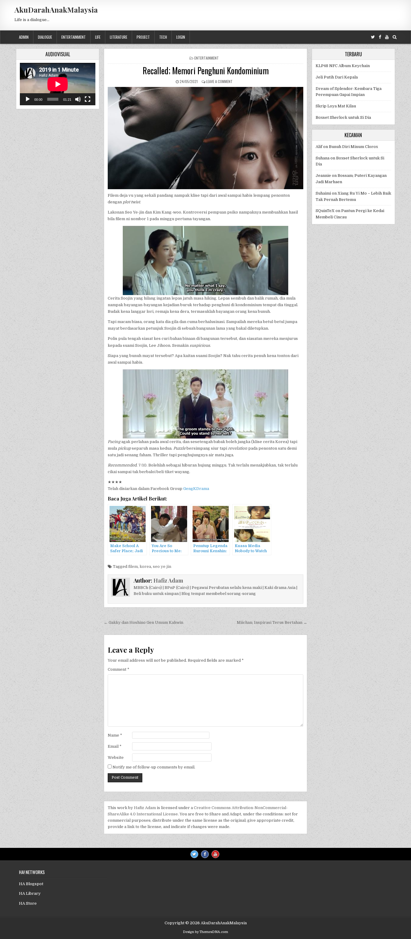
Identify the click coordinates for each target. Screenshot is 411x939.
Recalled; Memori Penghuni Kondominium (206, 70)
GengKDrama (196, 488)
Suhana (322, 158)
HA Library (30, 893)
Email (115, 746)
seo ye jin (162, 566)
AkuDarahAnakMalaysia (56, 9)
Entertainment (73, 37)
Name (115, 735)
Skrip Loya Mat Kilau (336, 106)
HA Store (28, 903)
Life (97, 37)
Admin (24, 37)
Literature (118, 37)
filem (133, 566)
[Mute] (78, 99)
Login (180, 37)
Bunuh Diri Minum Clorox (353, 146)
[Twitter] (373, 37)
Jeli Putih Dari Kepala (337, 77)
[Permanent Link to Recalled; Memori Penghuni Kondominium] (205, 138)
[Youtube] (387, 37)
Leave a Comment (219, 81)
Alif (319, 146)
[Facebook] (380, 37)
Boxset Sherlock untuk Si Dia (343, 117)
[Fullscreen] (88, 99)
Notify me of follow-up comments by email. (154, 767)
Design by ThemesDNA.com (205, 932)
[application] (57, 84)
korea (145, 566)
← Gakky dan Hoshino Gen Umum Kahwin (143, 622)
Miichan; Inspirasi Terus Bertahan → (272, 622)
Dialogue (45, 37)
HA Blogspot (31, 884)
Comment (118, 669)
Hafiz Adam (168, 580)
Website (116, 757)
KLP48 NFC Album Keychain (343, 65)
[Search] (395, 37)
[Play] (28, 99)
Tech (163, 37)
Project (143, 37)
